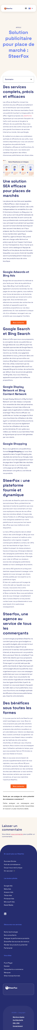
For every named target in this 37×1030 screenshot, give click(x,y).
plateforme (27, 116)
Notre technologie (11, 932)
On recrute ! (8, 871)
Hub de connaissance (12, 864)
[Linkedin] (5, 913)
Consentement (18, 1026)
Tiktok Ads (8, 895)
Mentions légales (18, 1017)
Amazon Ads (8, 892)
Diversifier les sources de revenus (16, 942)
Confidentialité (18, 1020)
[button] (31, 79)
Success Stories (10, 861)
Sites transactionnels (12, 976)
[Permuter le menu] (26, 8)
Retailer (7, 966)
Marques (7, 972)
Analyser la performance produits (16, 938)
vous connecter (17, 834)
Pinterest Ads (9, 899)
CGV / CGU (16, 1023)
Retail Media (8, 905)
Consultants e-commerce (13, 969)
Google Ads (8, 886)
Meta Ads (7, 889)
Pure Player (8, 963)
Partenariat (8, 948)
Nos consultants (10, 935)
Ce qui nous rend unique (13, 868)
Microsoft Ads (9, 902)
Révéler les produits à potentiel (15, 945)
